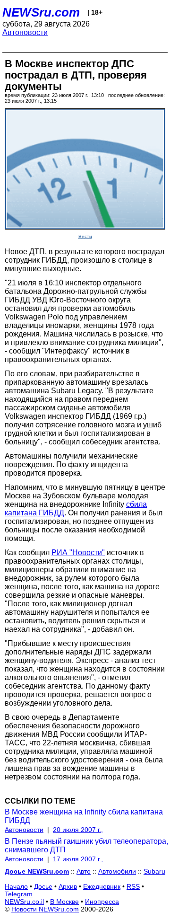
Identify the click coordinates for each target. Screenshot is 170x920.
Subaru (154, 871)
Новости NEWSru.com (45, 909)
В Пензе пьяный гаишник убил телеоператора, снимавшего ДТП (86, 845)
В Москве (64, 901)
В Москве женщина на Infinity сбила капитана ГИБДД (84, 816)
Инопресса (102, 901)
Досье (43, 886)
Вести (85, 236)
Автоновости (25, 32)
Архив (68, 886)
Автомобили (117, 871)
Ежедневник (101, 886)
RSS (133, 886)
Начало (16, 886)
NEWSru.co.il (24, 901)
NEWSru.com (41, 12)
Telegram (19, 894)
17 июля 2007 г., (78, 859)
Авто (83, 871)
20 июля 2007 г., (78, 829)
